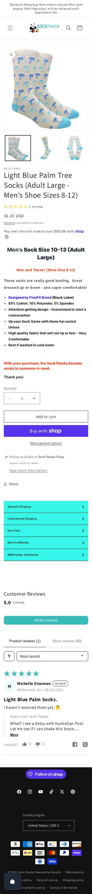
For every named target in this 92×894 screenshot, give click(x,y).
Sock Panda (26, 872)
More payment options (46, 443)
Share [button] (13, 484)
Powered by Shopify (48, 872)
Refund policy (75, 872)
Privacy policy (22, 880)
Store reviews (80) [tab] (67, 641)
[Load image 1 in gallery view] (18, 148)
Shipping (9, 222)
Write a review (46, 620)
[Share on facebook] (75, 745)
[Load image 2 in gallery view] (46, 148)
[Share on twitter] (85, 745)
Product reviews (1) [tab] (25, 641)
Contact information (64, 887)
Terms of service (47, 880)
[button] (10, 28)
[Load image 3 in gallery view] (74, 148)
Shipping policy (73, 880)
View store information (28, 470)
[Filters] (9, 656)
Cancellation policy (32, 887)
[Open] (12, 881)
